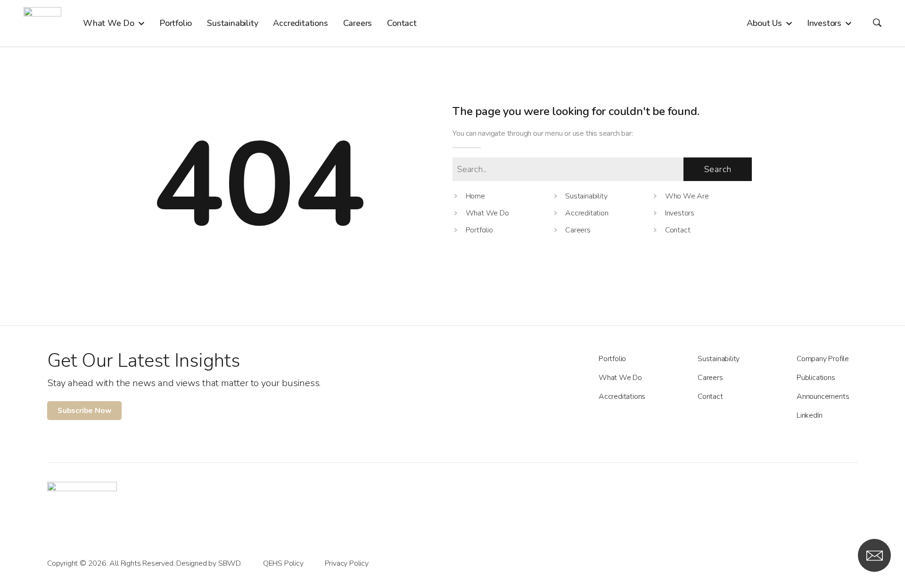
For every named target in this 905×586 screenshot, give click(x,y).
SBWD (229, 563)
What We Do (620, 377)
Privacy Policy (347, 563)
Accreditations (622, 396)
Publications (816, 377)
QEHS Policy (283, 563)
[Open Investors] (848, 23)
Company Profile (823, 359)
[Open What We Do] (141, 23)
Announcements (823, 396)
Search (718, 169)
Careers (710, 377)
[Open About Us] (789, 23)
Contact (710, 396)
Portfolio (612, 359)
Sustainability (719, 359)
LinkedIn (809, 415)
